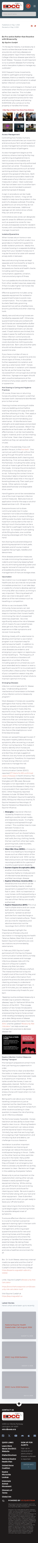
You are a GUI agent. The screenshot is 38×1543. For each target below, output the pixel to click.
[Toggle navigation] (34, 6)
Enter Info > (29, 1466)
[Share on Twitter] (35, 26)
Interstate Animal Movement (6, 1483)
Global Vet (6, 1497)
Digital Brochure (9, 1455)
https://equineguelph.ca (12, 1296)
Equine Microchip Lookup (6, 1474)
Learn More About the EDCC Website (9, 1448)
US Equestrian (28, 1500)
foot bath (25, 449)
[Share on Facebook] (32, 26)
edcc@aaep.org (9, 1429)
